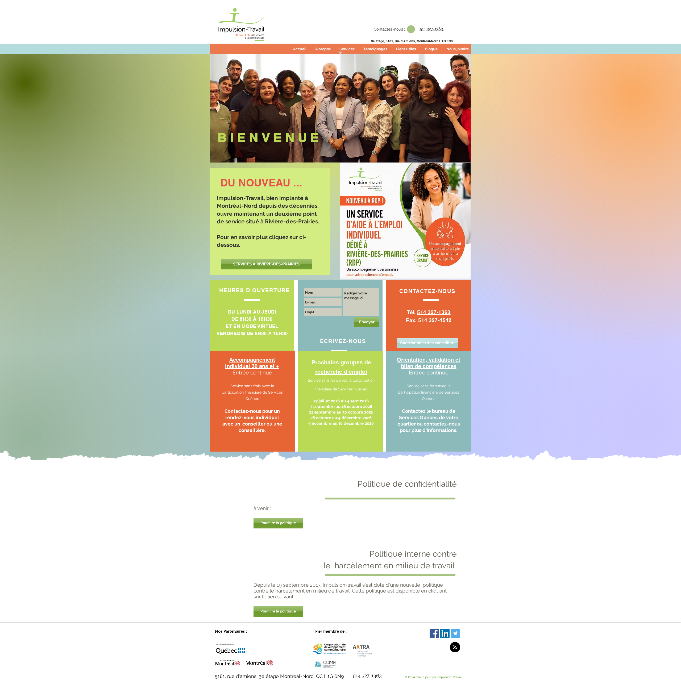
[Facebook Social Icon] (434, 633)
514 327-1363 (434, 312)
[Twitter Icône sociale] (455, 633)
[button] (278, 523)
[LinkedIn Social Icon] (445, 633)
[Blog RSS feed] (455, 647)
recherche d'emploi (341, 371)
